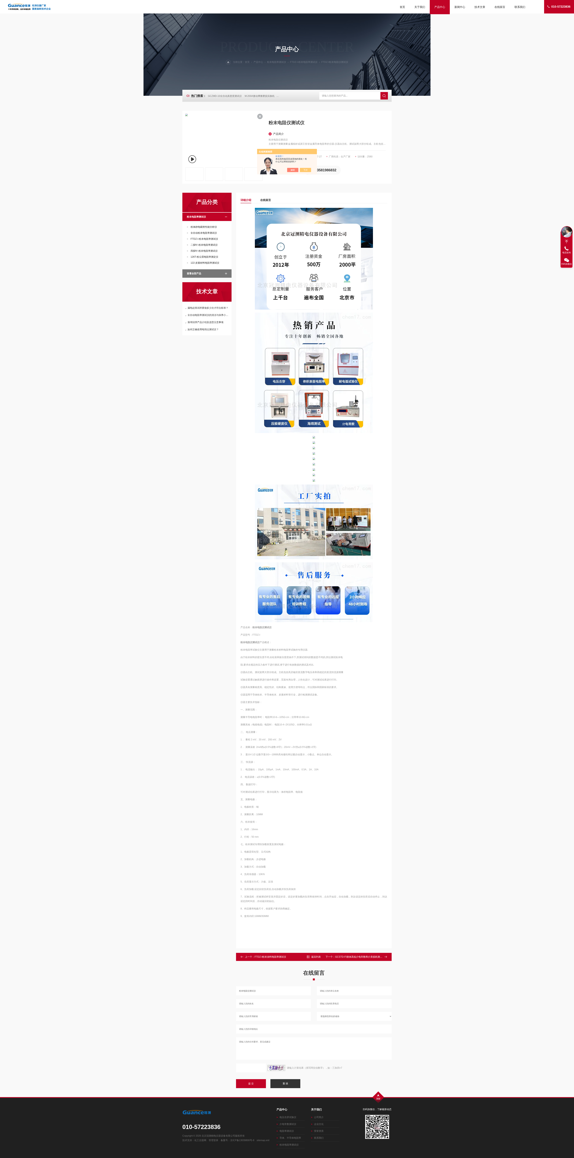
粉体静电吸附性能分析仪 (204, 227)
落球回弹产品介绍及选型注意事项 (205, 322)
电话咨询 (566, 252)
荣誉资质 (319, 1131)
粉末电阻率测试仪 (276, 62)
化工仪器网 (200, 1140)
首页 (402, 7)
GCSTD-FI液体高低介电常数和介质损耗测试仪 (360, 957)
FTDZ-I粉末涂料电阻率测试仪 (270, 957)
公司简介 (319, 1117)
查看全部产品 (194, 273)
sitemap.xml (263, 1140)
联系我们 (520, 7)
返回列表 (316, 957)
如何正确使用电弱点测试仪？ (203, 329)
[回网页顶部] (566, 242)
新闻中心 (459, 7)
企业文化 (319, 1124)
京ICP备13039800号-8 (242, 1140)
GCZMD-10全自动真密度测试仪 (225, 96)
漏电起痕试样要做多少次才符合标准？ (208, 308)
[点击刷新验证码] (276, 1068)
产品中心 (439, 7)
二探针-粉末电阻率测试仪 (204, 245)
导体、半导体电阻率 (290, 1138)
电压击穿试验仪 (288, 1117)
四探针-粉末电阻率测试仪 (204, 251)
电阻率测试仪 (287, 1131)
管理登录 (213, 1140)
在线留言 (499, 7)
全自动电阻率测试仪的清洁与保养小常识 (208, 315)
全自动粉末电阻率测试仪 (204, 233)
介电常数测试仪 (288, 1124)
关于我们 (419, 7)
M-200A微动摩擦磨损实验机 (260, 96)
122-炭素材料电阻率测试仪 (205, 263)
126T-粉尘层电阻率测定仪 (204, 257)
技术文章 (479, 7)
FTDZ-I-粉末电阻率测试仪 (303, 62)
